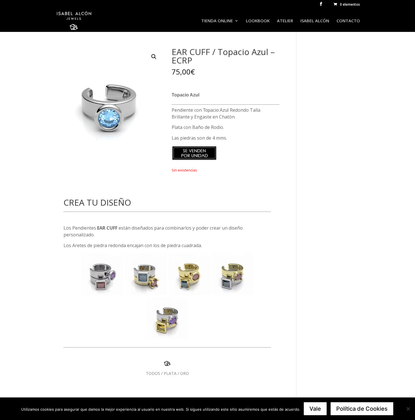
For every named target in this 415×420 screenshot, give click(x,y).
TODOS (153, 373)
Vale (315, 408)
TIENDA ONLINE (217, 21)
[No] (408, 409)
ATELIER (285, 21)
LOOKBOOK (258, 21)
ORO (184, 373)
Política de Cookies (362, 408)
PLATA (170, 373)
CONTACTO (348, 21)
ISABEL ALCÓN (314, 21)
